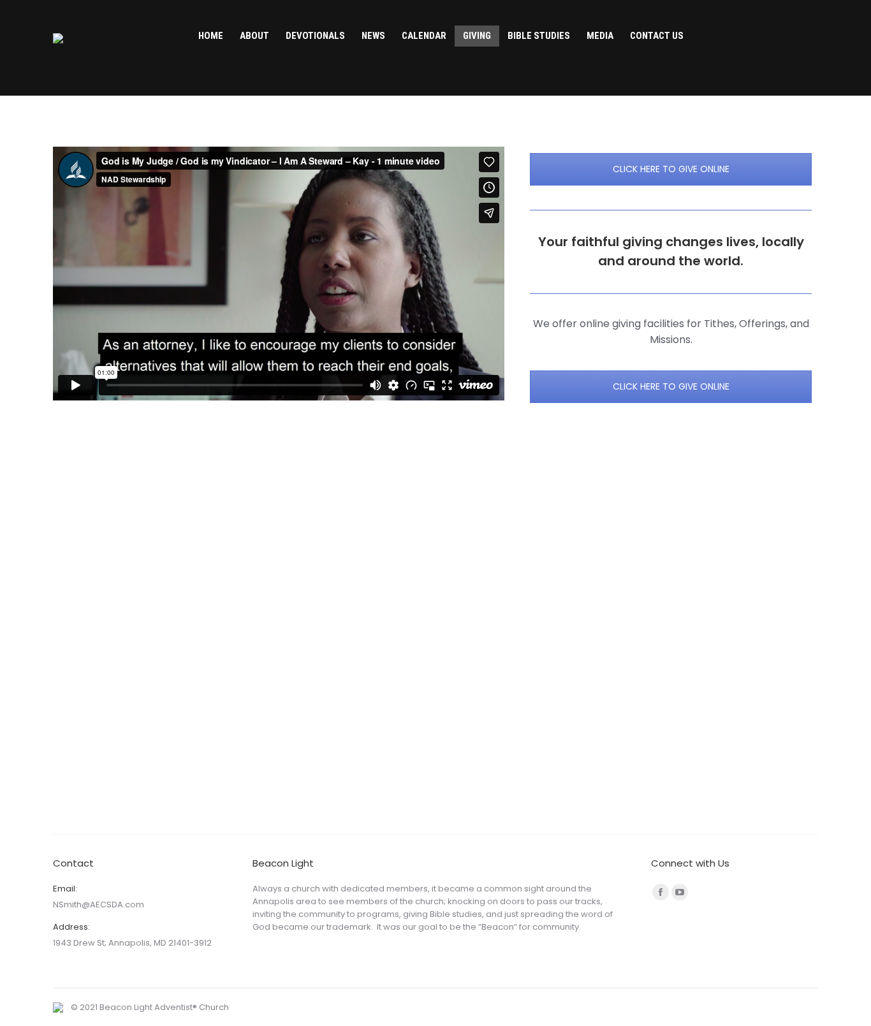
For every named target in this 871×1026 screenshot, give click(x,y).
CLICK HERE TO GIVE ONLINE (671, 169)
